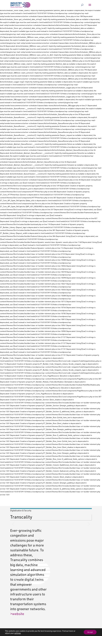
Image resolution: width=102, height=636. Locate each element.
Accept (90, 632)
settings (17, 633)
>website (17, 613)
